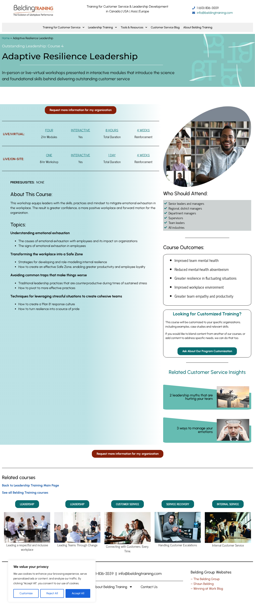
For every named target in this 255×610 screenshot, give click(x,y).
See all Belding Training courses (25, 492)
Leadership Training (100, 27)
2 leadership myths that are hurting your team (191, 397)
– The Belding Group (205, 579)
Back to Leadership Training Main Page (30, 485)
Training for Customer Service (61, 27)
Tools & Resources (132, 27)
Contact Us (149, 587)
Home (6, 38)
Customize (26, 593)
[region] (52, 581)
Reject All (52, 593)
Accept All (78, 593)
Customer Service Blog (165, 27)
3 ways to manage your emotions (195, 430)
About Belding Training (197, 27)
